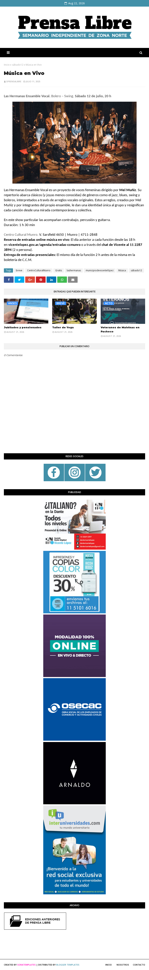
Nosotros (123, 964)
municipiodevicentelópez (99, 270)
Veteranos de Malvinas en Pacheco (120, 329)
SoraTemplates (26, 964)
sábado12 (17, 64)
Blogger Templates (67, 964)
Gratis (58, 270)
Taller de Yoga (63, 327)
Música (122, 270)
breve (19, 270)
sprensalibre (13, 81)
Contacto (139, 964)
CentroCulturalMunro (38, 270)
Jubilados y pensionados (23, 327)
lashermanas (74, 270)
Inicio (7, 64)
